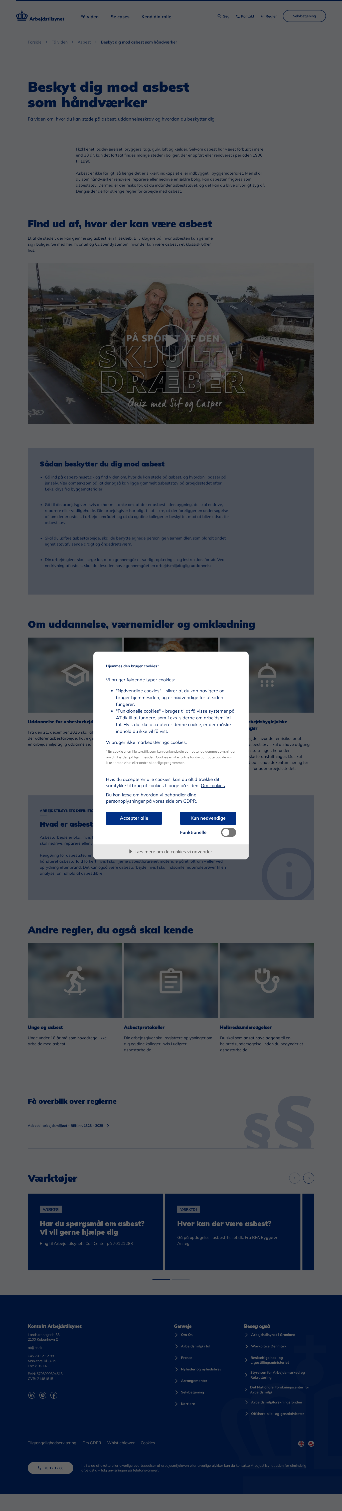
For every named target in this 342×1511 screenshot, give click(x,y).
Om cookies (213, 785)
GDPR (189, 801)
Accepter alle (134, 818)
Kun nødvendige (208, 818)
